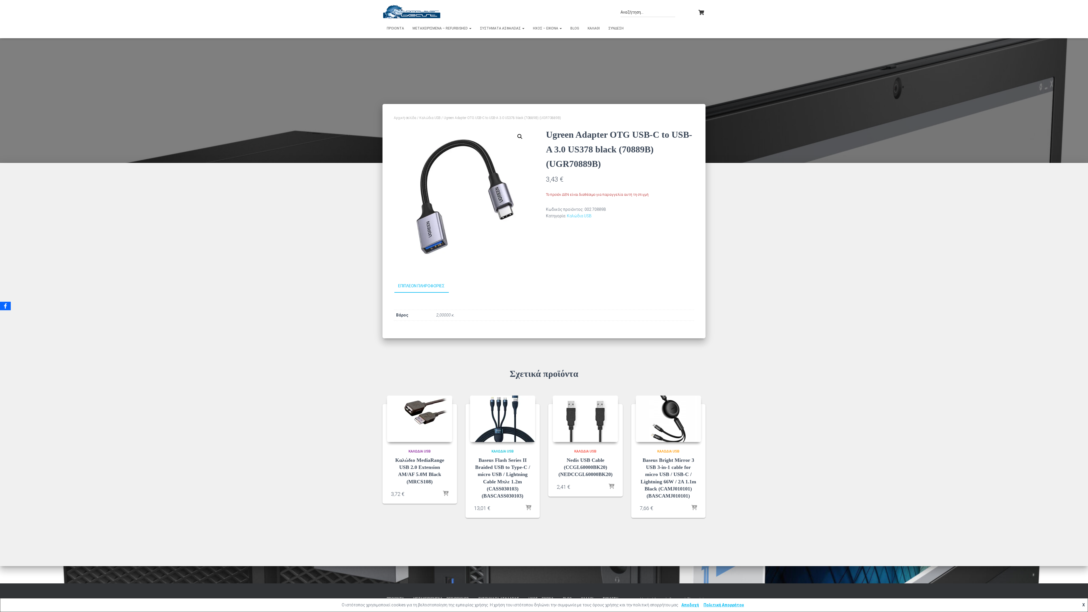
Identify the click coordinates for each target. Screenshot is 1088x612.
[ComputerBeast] (411, 12)
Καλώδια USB (430, 118)
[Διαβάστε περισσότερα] (528, 508)
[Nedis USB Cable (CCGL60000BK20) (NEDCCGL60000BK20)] (585, 419)
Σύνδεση (616, 28)
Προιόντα (395, 28)
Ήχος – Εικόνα (546, 28)
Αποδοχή (690, 605)
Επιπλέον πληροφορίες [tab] (421, 286)
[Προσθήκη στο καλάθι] (446, 494)
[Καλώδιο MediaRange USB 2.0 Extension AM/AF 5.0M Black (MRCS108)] (419, 419)
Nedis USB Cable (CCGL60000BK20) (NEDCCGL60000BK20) (585, 467)
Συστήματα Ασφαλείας (501, 28)
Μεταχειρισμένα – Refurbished (441, 28)
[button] (470, 28)
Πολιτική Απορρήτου (724, 605)
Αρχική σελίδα (405, 118)
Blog (574, 28)
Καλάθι (594, 28)
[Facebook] (5, 306)
